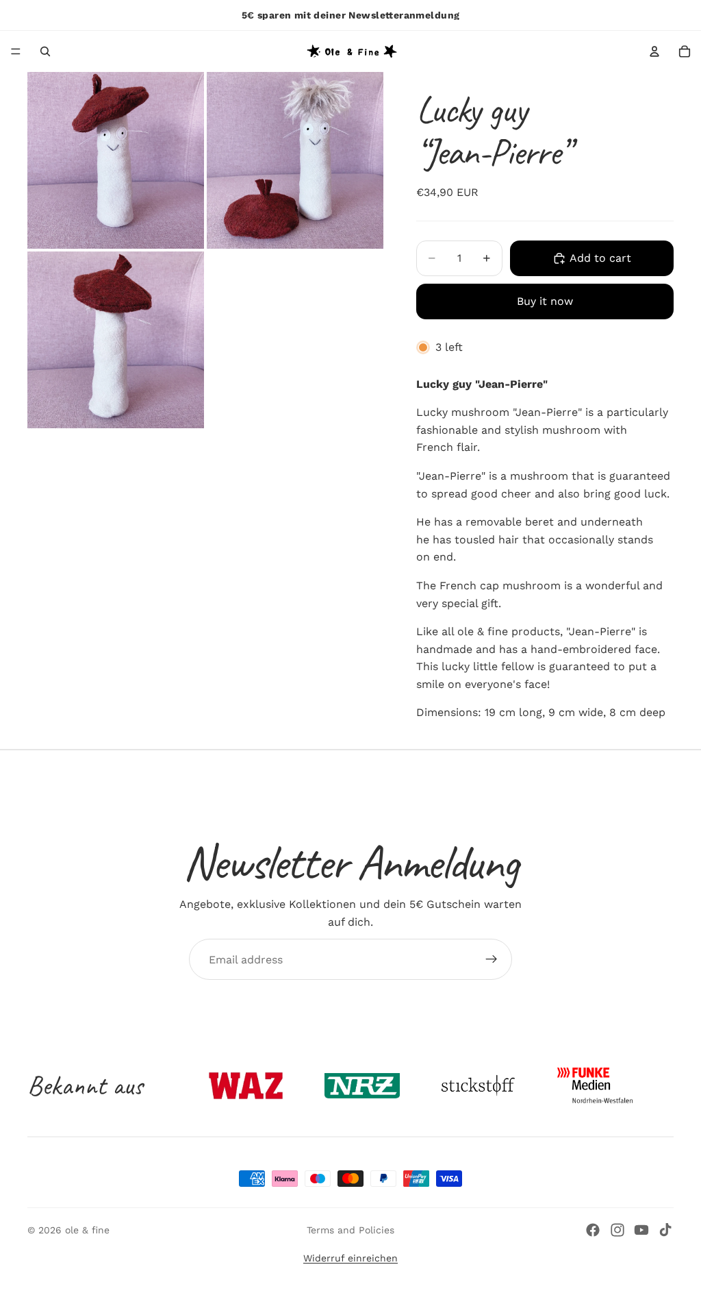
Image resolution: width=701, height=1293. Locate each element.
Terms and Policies (350, 1229)
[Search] (45, 51)
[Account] (654, 51)
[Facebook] (593, 1230)
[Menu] (15, 51)
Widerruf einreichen (350, 1258)
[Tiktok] (665, 1230)
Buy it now (545, 301)
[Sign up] (491, 959)
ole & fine (87, 1229)
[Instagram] (617, 1230)
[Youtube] (641, 1230)
